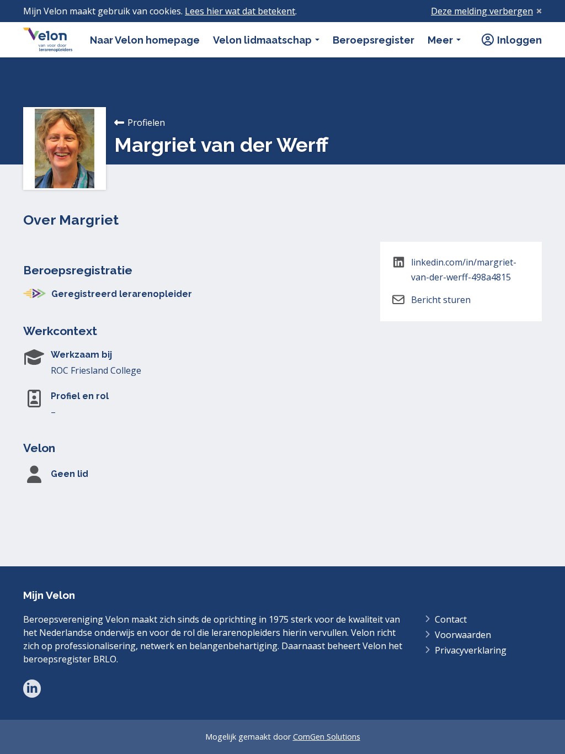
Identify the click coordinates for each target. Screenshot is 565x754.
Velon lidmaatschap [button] (263, 40)
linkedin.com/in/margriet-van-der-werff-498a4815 (463, 269)
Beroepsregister (373, 40)
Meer (441, 40)
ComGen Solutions (326, 736)
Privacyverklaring (471, 650)
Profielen (146, 122)
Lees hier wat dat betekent (240, 11)
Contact (451, 619)
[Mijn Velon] (47, 40)
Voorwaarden (463, 635)
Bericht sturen (441, 300)
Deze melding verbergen (482, 11)
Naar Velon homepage (145, 40)
